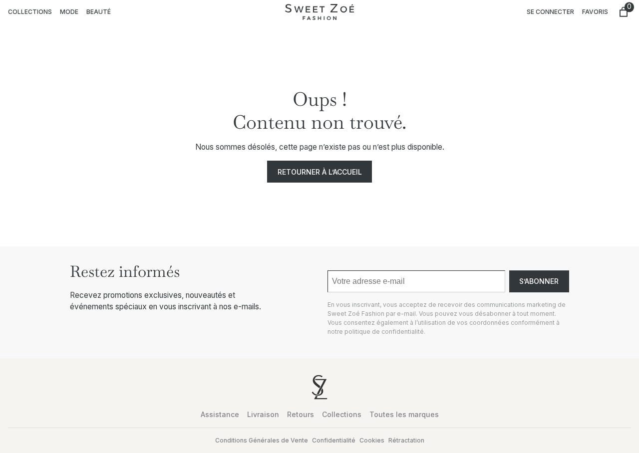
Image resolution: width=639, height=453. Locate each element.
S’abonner (539, 281)
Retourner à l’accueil (320, 172)
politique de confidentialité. (384, 331)
